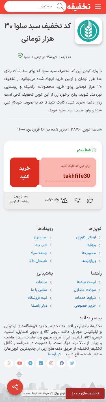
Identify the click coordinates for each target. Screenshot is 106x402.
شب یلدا (40, 245)
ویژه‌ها (91, 245)
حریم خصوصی (85, 306)
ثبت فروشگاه (37, 298)
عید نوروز (40, 237)
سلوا (27, 57)
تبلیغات (41, 282)
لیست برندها (86, 282)
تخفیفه (79, 7)
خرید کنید (24, 173)
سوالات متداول (85, 290)
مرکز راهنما (39, 306)
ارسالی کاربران (86, 237)
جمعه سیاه (39, 253)
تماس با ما (39, 290)
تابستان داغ (38, 261)
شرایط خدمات (85, 298)
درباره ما (54, 354)
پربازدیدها (88, 261)
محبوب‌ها (89, 253)
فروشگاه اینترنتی (45, 57)
